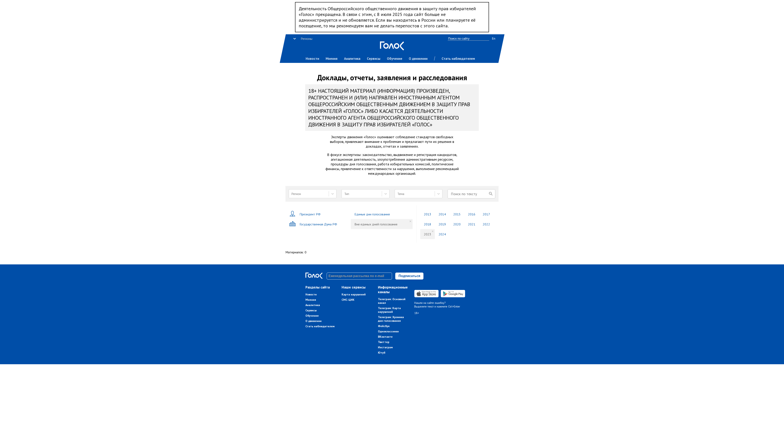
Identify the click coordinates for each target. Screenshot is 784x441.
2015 (457, 214)
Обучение (394, 58)
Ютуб (381, 352)
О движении (418, 58)
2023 (427, 234)
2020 (457, 224)
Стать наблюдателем (458, 58)
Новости (312, 58)
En (493, 38)
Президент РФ (310, 214)
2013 (427, 214)
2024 (442, 234)
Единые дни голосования (372, 214)
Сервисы (373, 58)
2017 (486, 214)
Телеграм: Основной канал (391, 301)
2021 (471, 224)
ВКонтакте (385, 337)
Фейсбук (384, 326)
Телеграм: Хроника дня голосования (391, 319)
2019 (442, 224)
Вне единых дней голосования (375, 224)
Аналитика (352, 58)
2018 (427, 224)
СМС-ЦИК (348, 300)
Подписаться (409, 276)
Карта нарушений (354, 294)
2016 (471, 214)
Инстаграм (385, 347)
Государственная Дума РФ (318, 224)
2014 (442, 214)
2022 (486, 224)
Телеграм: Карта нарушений (389, 310)
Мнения (331, 58)
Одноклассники (388, 331)
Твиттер (383, 342)
